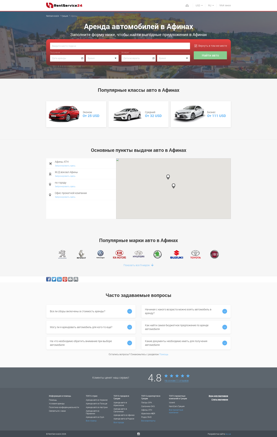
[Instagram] (138, 434)
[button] (168, 177)
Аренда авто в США (95, 417)
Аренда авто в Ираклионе (120, 403)
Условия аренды (57, 403)
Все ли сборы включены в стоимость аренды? (77, 311)
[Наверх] (76, 279)
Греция (64, 16)
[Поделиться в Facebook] (48, 279)
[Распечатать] (70, 279)
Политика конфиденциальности (64, 407)
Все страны (91, 420)
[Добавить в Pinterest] (65, 279)
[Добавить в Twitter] (54, 279)
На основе (177, 380)
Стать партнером (220, 399)
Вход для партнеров (218, 395)
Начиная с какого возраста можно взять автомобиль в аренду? (178, 311)
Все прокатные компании (176, 411)
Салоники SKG (148, 406)
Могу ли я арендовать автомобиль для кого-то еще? (81, 327)
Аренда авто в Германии (92, 412)
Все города (119, 422)
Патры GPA (146, 402)
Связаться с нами (57, 410)
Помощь (163, 354)
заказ (225, 5)
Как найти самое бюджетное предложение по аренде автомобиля (176, 327)
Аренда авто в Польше (96, 403)
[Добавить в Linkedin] (59, 279)
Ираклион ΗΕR (148, 413)
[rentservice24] (64, 5)
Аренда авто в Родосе (124, 418)
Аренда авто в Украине (96, 400)
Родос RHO (146, 417)
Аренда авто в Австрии (97, 407)
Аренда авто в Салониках (120, 410)
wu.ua (228, 434)
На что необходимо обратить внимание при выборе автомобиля (81, 343)
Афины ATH (146, 409)
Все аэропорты (148, 420)
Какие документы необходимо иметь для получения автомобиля (176, 343)
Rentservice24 (52, 16)
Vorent (172, 402)
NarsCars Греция (177, 406)
